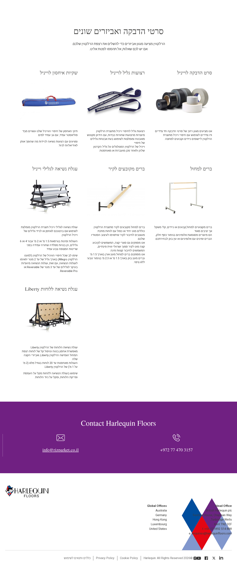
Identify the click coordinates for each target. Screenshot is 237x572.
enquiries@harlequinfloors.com (212, 533)
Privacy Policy (105, 558)
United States (158, 529)
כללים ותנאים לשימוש (77, 558)
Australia (161, 510)
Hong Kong (160, 519)
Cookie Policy (129, 558)
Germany (161, 515)
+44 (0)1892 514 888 (218, 529)
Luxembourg (159, 524)
